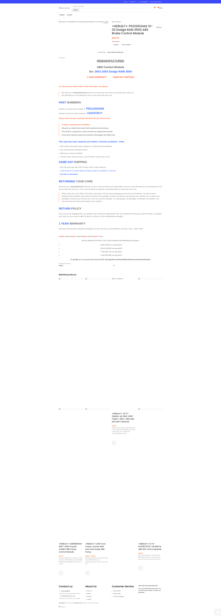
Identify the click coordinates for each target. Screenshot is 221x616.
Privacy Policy (117, 593)
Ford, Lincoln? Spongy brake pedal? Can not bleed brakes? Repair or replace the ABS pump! (149, 590)
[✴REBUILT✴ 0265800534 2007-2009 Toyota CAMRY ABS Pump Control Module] (71, 343)
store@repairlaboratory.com (67, 596)
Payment (89, 596)
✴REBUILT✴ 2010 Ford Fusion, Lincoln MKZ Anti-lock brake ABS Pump (95, 547)
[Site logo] (64, 8)
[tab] (102, 52)
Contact (89, 599)
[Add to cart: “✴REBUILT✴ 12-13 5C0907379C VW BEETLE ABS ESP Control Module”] (140, 568)
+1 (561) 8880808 (65, 591)
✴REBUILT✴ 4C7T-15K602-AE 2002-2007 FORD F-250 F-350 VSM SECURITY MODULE (123, 417)
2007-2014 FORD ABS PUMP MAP (148, 585)
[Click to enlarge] (62, 19)
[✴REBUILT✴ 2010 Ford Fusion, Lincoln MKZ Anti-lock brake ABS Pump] (97, 343)
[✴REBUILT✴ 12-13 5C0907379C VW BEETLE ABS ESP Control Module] (150, 343)
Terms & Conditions (118, 596)
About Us (89, 591)
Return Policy (117, 591)
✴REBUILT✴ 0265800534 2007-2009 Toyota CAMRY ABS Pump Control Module (70, 547)
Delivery (89, 593)
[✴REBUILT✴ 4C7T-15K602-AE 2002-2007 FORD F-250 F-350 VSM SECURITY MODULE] (124, 343)
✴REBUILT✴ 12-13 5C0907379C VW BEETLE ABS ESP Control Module (149, 546)
